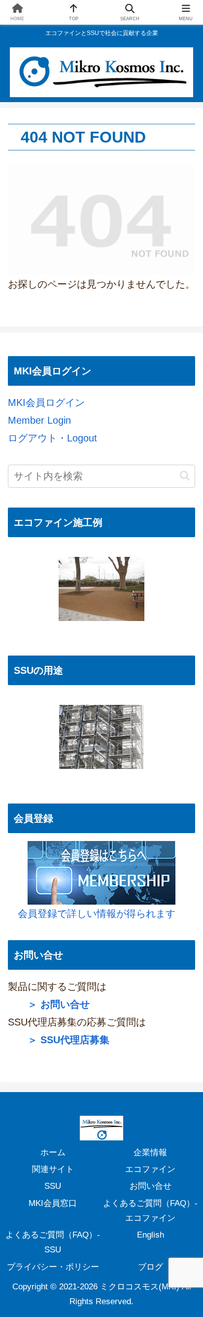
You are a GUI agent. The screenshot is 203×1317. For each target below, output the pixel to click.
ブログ (150, 1267)
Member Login (39, 420)
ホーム (53, 1152)
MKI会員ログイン (46, 402)
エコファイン (150, 1169)
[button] (185, 476)
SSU (52, 1186)
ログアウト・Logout (52, 438)
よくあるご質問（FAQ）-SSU (52, 1242)
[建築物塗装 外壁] (101, 737)
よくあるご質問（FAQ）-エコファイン (150, 1211)
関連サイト (53, 1169)
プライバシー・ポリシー (53, 1267)
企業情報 (150, 1152)
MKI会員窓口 (53, 1203)
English (150, 1235)
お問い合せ (150, 1186)
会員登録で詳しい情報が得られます (91, 913)
